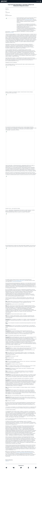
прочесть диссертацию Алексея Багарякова (24, 452)
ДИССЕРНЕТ (4, 1)
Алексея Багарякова (28, 19)
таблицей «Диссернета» (20, 280)
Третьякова (14, 281)
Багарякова (19, 281)
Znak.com (7, 460)
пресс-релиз (11, 32)
